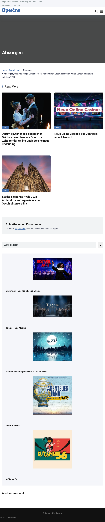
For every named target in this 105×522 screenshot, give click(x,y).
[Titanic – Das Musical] (52, 306)
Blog (5, 127)
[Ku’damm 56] (52, 449)
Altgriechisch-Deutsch (10, 2)
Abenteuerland (13, 425)
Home (4, 70)
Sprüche (17, 5)
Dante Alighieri (25, 2)
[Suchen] (100, 245)
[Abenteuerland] (52, 395)
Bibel (40, 2)
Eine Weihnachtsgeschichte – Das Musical (26, 371)
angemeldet (20, 228)
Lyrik (34, 2)
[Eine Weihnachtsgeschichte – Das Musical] (52, 346)
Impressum (12, 517)
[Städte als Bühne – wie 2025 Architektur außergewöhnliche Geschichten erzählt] (26, 173)
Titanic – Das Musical (16, 328)
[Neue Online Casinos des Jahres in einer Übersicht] (78, 111)
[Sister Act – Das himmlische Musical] (52, 269)
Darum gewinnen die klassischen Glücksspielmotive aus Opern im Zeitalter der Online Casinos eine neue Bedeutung (25, 139)
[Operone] (11, 10)
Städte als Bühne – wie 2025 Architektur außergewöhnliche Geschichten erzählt (21, 200)
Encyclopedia (6, 5)
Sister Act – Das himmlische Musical (23, 291)
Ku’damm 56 (11, 479)
